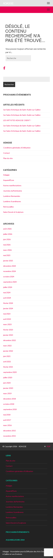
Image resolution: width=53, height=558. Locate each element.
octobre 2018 (8, 404)
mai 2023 (6, 314)
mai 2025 (6, 255)
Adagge (6, 175)
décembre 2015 (9, 430)
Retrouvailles (8, 207)
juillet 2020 (7, 377)
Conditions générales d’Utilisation (16, 148)
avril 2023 (7, 319)
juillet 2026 (7, 234)
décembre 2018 (9, 399)
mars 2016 (7, 425)
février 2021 (8, 367)
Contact (6, 153)
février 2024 (8, 303)
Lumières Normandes (11, 196)
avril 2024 (7, 298)
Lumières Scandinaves (12, 201)
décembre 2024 (9, 266)
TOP (48, 446)
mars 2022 (7, 345)
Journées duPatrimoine (12, 191)
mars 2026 (7, 250)
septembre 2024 (10, 282)
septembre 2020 (10, 372)
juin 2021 (7, 356)
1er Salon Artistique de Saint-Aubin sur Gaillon (22, 110)
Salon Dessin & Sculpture (13, 212)
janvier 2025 (8, 261)
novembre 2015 (9, 436)
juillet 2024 (7, 287)
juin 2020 (7, 383)
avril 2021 (7, 361)
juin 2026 (7, 239)
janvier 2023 (8, 335)
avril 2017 (7, 420)
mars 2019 (7, 393)
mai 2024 (6, 292)
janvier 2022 (8, 351)
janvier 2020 (8, 388)
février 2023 (8, 330)
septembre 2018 (10, 409)
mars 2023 (7, 324)
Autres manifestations (12, 185)
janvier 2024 (8, 308)
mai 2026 (6, 245)
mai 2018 (6, 415)
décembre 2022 (9, 340)
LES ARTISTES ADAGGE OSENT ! (17, 120)
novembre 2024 (9, 271)
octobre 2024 (8, 276)
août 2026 (7, 229)
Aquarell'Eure (8, 180)
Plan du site (8, 158)
